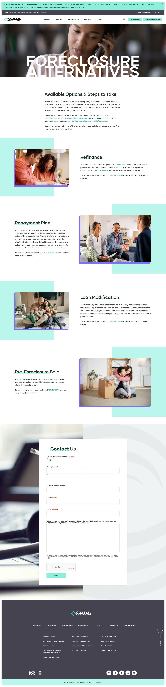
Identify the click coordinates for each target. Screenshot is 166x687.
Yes (50, 459)
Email (51, 497)
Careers (99, 19)
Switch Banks (106, 646)
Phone (52, 509)
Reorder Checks (107, 641)
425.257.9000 (157, 12)
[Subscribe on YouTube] (134, 673)
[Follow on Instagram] (108, 673)
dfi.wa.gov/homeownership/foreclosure (91, 121)
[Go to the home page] (13, 19)
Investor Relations (108, 650)
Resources (87, 19)
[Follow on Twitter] (115, 673)
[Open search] (124, 19)
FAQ (98, 626)
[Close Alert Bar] (163, 3)
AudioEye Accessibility (81, 641)
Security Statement (80, 636)
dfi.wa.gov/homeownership (76, 118)
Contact (137, 12)
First (47, 474)
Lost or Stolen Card (109, 636)
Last (85, 474)
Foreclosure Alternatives (82, 646)
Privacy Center (49, 636)
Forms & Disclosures (80, 650)
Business (47, 19)
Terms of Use (48, 646)
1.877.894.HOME (51, 118)
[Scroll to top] (160, 630)
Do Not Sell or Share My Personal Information (52, 651)
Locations (146, 12)
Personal (59, 19)
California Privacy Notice (53, 641)
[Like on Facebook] (121, 673)
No (50, 460)
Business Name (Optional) (56, 485)
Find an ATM (129, 626)
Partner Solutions (73, 19)
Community (67, 626)
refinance (121, 164)
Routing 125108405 (51, 657)
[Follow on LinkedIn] (127, 673)
